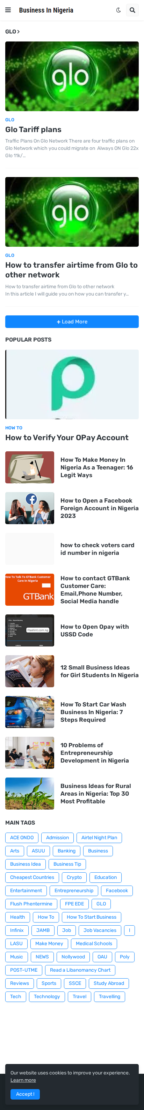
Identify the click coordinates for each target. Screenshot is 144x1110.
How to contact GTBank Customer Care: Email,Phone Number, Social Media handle (95, 590)
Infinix (17, 930)
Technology (47, 997)
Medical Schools (94, 944)
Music (16, 957)
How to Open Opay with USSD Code (94, 630)
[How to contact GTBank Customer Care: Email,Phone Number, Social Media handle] (29, 590)
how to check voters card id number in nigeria (97, 549)
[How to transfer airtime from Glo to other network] (72, 212)
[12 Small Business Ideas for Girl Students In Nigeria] (29, 671)
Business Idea (25, 864)
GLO (101, 904)
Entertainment (26, 891)
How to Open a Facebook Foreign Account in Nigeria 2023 (99, 508)
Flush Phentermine (31, 904)
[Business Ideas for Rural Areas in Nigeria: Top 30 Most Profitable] (29, 794)
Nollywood (73, 957)
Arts (14, 851)
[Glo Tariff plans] (72, 76)
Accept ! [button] (25, 1094)
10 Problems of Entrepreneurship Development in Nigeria (94, 753)
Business (98, 851)
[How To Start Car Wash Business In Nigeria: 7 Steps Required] (29, 712)
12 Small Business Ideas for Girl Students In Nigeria (99, 671)
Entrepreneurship (74, 891)
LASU (16, 944)
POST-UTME (23, 970)
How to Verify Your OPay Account (67, 437)
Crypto (74, 877)
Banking (66, 851)
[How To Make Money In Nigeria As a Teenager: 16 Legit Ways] (29, 467)
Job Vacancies (100, 930)
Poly (125, 957)
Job (66, 930)
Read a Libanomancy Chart (80, 970)
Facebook (117, 891)
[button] (8, 10)
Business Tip (67, 864)
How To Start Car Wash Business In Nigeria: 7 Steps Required (93, 712)
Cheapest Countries (32, 877)
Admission (57, 838)
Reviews (19, 983)
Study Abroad (109, 983)
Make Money (49, 944)
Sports (49, 983)
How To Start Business (91, 917)
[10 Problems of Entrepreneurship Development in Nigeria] (29, 753)
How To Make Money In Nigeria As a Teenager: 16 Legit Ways (96, 467)
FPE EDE (74, 904)
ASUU (38, 851)
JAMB (43, 930)
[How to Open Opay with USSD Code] (29, 630)
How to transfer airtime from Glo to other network (71, 270)
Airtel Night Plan (99, 838)
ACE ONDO (22, 838)
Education (105, 877)
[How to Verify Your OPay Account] (72, 384)
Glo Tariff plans (33, 129)
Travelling (109, 997)
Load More (73, 322)
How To (46, 917)
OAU (102, 957)
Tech (15, 997)
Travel (79, 997)
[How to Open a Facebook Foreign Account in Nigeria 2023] (29, 508)
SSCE (75, 983)
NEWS (42, 957)
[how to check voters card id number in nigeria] (29, 549)
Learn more (23, 1080)
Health (17, 917)
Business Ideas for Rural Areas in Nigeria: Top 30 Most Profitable (95, 793)
